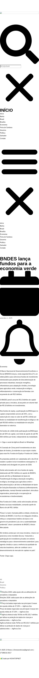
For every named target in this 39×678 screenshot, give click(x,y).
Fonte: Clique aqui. (7, 556)
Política (2, 133)
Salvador (3, 136)
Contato (3, 138)
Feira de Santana (6, 127)
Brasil (2, 119)
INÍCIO (6, 110)
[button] (19, 45)
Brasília (2, 122)
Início (2, 114)
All (1, 579)
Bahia (2, 116)
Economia (3, 125)
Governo (3, 130)
